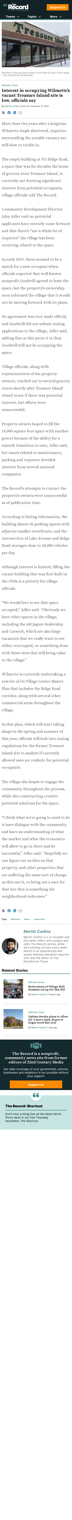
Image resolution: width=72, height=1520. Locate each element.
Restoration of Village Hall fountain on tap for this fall (46, 988)
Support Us (57, 7)
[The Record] (15, 7)
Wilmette (6, 85)
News (15, 85)
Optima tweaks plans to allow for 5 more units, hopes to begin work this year (48, 1019)
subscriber (39, 919)
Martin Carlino (12, 106)
